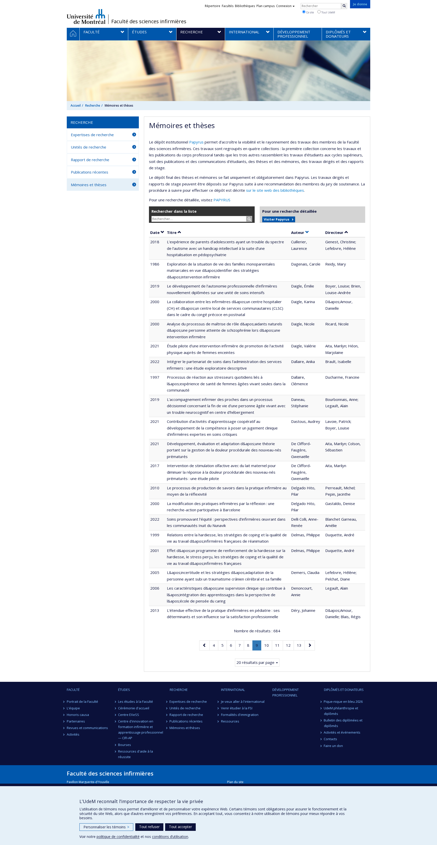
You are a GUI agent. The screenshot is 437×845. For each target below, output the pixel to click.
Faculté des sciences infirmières (148, 21)
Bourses (124, 744)
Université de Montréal (86, 16)
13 (301, 645)
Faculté (73, 689)
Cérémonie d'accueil (133, 708)
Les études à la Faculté (135, 701)
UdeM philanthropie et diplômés (341, 711)
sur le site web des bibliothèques (275, 190)
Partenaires (76, 721)
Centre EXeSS (128, 714)
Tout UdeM (328, 12)
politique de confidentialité (118, 836)
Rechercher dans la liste (173, 211)
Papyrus (196, 141)
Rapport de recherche (90, 159)
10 (268, 645)
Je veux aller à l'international (243, 701)
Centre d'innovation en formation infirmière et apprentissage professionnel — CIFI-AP (140, 729)
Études (124, 689)
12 (290, 645)
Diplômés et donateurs (344, 689)
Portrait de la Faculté (82, 701)
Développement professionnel (285, 692)
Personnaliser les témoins (106, 827)
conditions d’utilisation (170, 836)
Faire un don (333, 745)
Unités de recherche (88, 147)
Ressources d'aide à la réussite (135, 754)
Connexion (284, 6)
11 (279, 645)
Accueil (76, 105)
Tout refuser (149, 826)
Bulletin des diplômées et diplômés (343, 723)
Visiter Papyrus (276, 219)
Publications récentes (89, 172)
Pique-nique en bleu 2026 (343, 701)
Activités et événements (342, 732)
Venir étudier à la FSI (236, 708)
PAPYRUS (221, 199)
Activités (73, 734)
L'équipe (73, 708)
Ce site (309, 12)
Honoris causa (78, 714)
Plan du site (235, 782)
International (233, 689)
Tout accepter (180, 826)
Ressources (230, 721)
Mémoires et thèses (88, 184)
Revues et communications (87, 728)
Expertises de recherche (92, 134)
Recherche (92, 105)
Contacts (330, 739)
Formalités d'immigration (239, 714)
